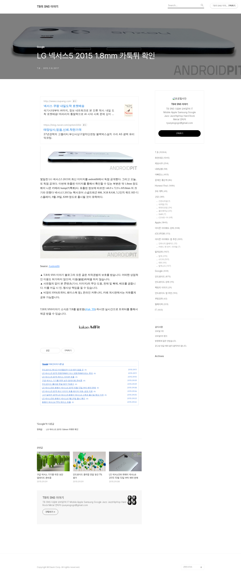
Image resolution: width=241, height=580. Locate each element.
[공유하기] (52, 350)
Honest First (165, 185)
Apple (161, 222)
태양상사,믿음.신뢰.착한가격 (62, 129)
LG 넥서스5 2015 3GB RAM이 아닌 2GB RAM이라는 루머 (67, 373)
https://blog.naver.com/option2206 (62, 124)
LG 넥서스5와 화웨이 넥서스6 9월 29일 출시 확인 (63, 398)
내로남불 (161, 169)
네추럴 (163, 204)
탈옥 (163, 256)
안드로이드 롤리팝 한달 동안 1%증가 (58, 384)
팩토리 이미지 (163, 287)
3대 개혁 (161, 191)
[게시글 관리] (57, 350)
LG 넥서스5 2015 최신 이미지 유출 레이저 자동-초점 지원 (67, 391)
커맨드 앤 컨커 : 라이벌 (169, 247)
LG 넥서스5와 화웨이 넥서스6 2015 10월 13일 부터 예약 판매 (69, 387)
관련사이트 (187, 567)
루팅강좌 (161, 298)
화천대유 (162, 158)
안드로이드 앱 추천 (166, 293)
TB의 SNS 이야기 (47, 6)
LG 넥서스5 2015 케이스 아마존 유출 (58, 377)
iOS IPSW (162, 233)
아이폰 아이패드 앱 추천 (168, 239)
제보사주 (162, 163)
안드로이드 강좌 (164, 282)
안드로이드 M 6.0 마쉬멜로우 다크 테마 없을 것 (63, 369)
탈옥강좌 (162, 252)
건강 (159, 197)
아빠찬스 (162, 174)
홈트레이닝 (165, 211)
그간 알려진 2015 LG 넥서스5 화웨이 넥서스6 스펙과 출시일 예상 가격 (73, 395)
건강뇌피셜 (164, 201)
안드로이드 (163, 276)
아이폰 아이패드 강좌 (167, 228)
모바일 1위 (159, 331)
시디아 (164, 259)
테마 (163, 263)
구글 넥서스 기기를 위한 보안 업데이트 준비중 (62, 380)
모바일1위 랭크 (161, 336)
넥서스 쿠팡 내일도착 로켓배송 (64, 106)
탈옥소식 (165, 266)
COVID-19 (166, 217)
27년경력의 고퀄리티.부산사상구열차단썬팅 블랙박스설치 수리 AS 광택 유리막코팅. (89, 135)
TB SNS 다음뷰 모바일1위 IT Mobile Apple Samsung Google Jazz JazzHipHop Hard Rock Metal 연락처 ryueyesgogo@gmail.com (84, 503)
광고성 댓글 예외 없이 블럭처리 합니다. (171, 346)
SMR (162, 214)
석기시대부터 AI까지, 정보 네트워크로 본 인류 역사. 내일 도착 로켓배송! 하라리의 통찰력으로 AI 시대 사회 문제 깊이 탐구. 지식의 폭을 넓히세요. (79, 112)
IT (159, 310)
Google (45, 364)
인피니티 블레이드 (168, 243)
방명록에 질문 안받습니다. (165, 341)
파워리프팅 (165, 207)
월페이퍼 (161, 304)
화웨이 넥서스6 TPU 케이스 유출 (56, 402)
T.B (161, 152)
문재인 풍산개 (163, 180)
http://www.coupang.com (57, 101)
